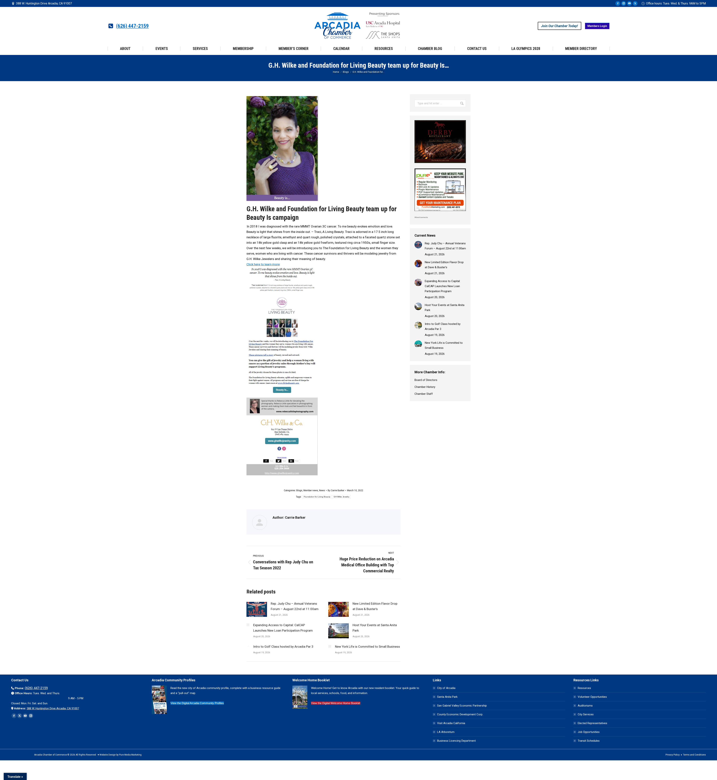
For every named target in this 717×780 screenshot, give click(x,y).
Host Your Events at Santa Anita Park (375, 627)
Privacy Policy (672, 754)
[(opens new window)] (440, 164)
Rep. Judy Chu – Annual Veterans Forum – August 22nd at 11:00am (295, 606)
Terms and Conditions (694, 754)
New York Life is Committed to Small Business (367, 646)
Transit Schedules (589, 740)
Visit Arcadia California (451, 723)
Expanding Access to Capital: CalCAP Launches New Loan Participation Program (283, 627)
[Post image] (256, 609)
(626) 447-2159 (132, 26)
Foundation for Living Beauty (317, 497)
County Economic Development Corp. (460, 714)
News (322, 490)
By (336, 490)
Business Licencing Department (456, 740)
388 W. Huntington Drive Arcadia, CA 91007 (44, 3)
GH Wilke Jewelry (341, 497)
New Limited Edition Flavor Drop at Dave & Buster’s (375, 606)
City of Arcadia (446, 688)
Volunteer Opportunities (592, 697)
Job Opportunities (589, 732)
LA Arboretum (445, 732)
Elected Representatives (592, 723)
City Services (586, 714)
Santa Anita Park (447, 697)
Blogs (299, 490)
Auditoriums (585, 705)
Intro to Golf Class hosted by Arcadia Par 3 (283, 646)
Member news (310, 490)
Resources (584, 688)
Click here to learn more (263, 264)
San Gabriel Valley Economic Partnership (462, 705)
